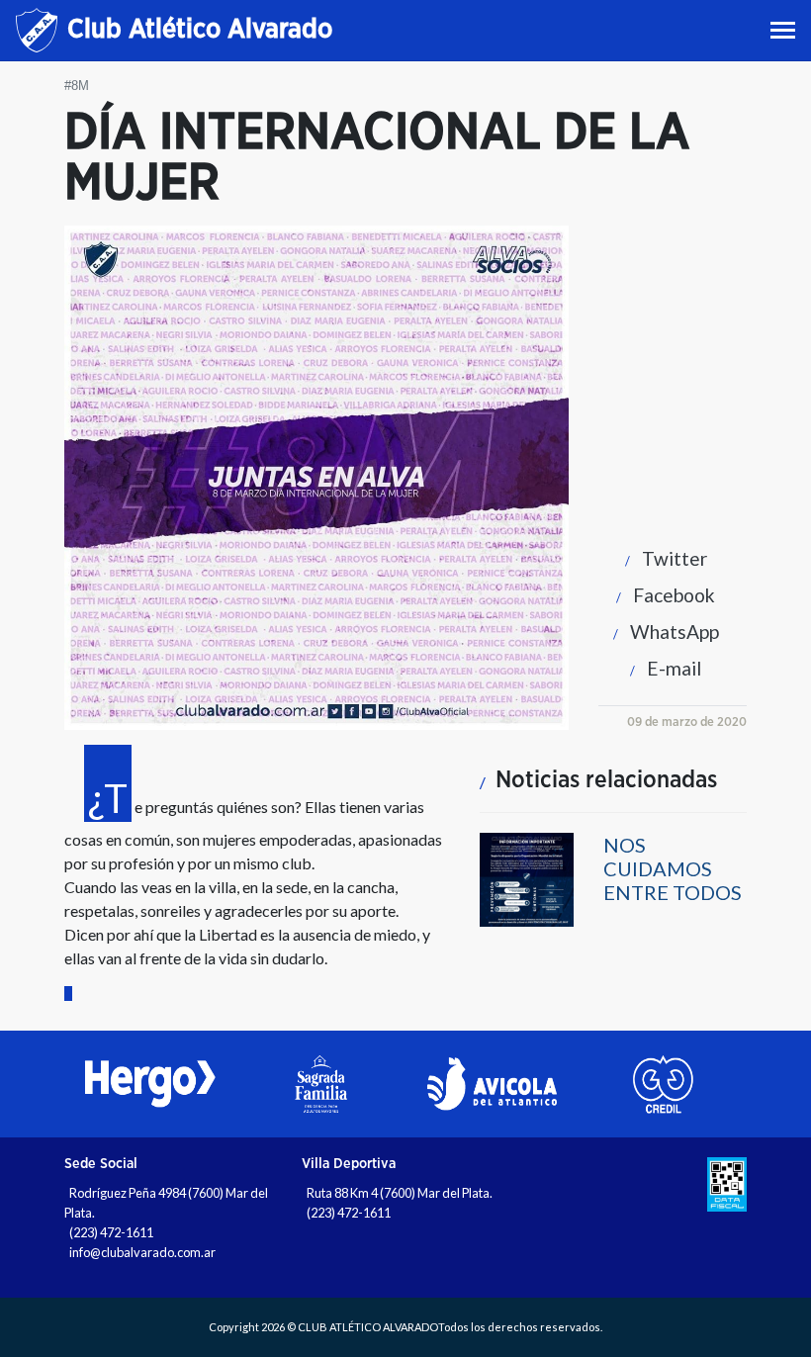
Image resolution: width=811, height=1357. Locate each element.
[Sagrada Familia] (321, 1084)
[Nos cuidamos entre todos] (527, 877)
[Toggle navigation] (785, 30)
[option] (150, 1084)
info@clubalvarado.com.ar (142, 1252)
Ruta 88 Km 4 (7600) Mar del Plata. (400, 1193)
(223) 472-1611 (111, 1232)
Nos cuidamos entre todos (672, 868)
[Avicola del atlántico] (492, 1084)
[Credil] (663, 1084)
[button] (661, 558)
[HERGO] (150, 1084)
